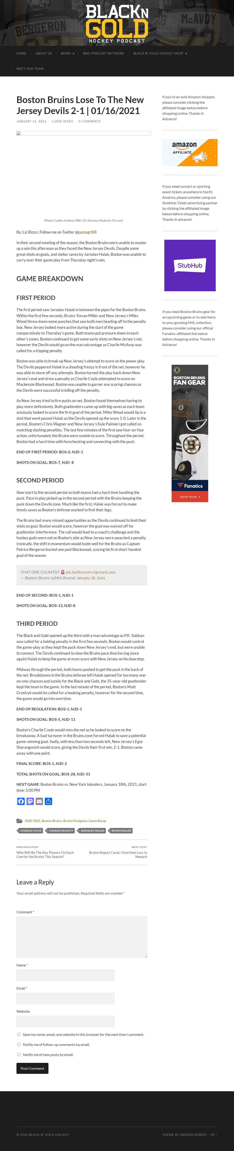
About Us (44, 53)
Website (23, 1011)
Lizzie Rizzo (62, 121)
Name (22, 965)
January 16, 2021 (31, 121)
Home (21, 53)
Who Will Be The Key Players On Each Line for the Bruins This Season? (45, 852)
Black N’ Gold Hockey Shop (158, 53)
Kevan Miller (121, 830)
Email (21, 988)
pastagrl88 (87, 232)
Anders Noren (193, 1135)
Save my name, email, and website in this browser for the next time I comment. (83, 1034)
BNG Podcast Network (103, 53)
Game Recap (97, 821)
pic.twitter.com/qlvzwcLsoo (90, 572)
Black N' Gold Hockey (49, 1135)
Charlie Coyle (31, 830)
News (66, 53)
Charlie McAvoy (61, 830)
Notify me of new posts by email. (48, 1054)
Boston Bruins (52, 821)
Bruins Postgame (75, 821)
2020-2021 (32, 821)
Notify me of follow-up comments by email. (56, 1044)
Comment (25, 912)
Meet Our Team (30, 69)
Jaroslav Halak (92, 830)
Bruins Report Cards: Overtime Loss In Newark (118, 852)
